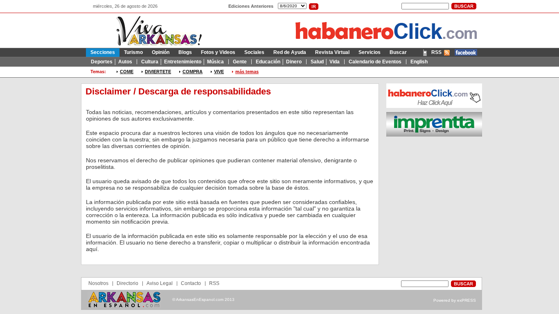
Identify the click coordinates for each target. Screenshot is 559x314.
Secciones (102, 52)
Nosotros (98, 283)
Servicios (369, 52)
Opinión (160, 52)
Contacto (191, 283)
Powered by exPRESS (454, 300)
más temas (247, 71)
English (419, 62)
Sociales (254, 52)
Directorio (127, 283)
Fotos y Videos (218, 52)
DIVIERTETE (158, 71)
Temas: (98, 71)
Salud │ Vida (325, 62)
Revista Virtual (332, 52)
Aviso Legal (160, 283)
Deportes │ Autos (111, 62)
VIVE (219, 71)
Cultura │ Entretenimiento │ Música (182, 62)
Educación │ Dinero (279, 62)
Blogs (185, 52)
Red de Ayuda (289, 52)
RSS (436, 52)
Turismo (133, 52)
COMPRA (193, 71)
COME (126, 71)
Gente (240, 62)
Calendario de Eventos (375, 62)
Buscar (398, 52)
